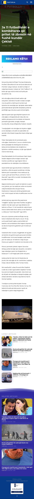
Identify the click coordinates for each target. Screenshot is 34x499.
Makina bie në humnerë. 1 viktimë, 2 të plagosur (22, 374)
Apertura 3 (16, 352)
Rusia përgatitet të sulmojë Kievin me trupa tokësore (22, 349)
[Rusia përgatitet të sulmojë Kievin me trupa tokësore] (7, 353)
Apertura (15, 341)
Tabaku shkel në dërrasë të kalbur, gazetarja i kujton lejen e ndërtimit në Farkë (22, 338)
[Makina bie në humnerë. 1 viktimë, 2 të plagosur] (7, 378)
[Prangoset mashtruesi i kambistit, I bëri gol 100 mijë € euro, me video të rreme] (7, 365)
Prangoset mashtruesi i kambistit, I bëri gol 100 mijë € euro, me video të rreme (21, 363)
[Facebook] (17, 496)
